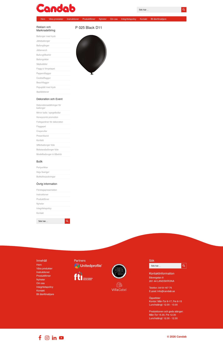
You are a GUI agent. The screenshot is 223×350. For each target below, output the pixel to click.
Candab (59, 8)
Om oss (40, 283)
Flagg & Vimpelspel (45, 68)
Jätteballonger (43, 40)
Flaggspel (41, 126)
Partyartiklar (42, 167)
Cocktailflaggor (43, 77)
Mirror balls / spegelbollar (48, 112)
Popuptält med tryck (46, 87)
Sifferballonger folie (45, 144)
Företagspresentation (46, 189)
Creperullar (41, 130)
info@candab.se (166, 291)
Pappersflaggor (43, 73)
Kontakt (40, 212)
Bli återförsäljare (45, 294)
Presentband (42, 135)
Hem (39, 264)
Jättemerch (41, 50)
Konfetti (40, 140)
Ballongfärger (42, 45)
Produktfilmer (42, 199)
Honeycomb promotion (47, 117)
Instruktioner (42, 194)
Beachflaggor (42, 82)
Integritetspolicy (43, 208)
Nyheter (40, 203)
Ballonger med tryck (46, 36)
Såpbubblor (41, 63)
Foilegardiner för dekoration (49, 121)
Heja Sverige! (42, 171)
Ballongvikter (42, 59)
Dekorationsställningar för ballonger (48, 106)
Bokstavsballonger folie (47, 149)
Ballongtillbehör (43, 54)
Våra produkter (44, 268)
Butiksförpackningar (45, 176)
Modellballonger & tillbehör (49, 154)
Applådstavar (42, 91)
